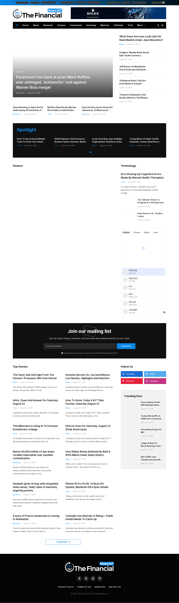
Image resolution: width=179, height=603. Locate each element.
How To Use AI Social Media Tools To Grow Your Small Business (31, 140)
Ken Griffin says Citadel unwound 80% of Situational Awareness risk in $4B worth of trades (152, 458)
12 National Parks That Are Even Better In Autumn (132, 82)
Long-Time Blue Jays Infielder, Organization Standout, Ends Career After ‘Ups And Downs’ (107, 140)
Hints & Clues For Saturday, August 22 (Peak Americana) (88, 427)
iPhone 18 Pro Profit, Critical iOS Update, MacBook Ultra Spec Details (87, 485)
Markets (105, 25)
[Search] (162, 25)
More (140, 25)
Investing (91, 25)
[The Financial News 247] (37, 13)
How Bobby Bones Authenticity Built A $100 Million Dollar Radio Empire (88, 453)
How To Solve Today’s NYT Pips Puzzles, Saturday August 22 (85, 402)
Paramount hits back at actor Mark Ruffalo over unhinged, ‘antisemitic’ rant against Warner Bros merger (53, 82)
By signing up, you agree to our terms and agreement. (91, 353)
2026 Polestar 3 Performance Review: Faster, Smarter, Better (70, 140)
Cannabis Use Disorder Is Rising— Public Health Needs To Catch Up (89, 517)
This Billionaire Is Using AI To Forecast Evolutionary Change (35, 427)
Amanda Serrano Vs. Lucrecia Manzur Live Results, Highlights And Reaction (88, 376)
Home (26, 25)
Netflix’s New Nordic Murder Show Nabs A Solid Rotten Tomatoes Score (61, 109)
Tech (130, 25)
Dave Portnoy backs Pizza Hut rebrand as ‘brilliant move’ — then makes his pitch (97, 109)
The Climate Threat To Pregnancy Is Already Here (151, 201)
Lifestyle (118, 25)
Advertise (99, 587)
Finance (61, 25)
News (36, 25)
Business (48, 25)
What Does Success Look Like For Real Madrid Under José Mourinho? (141, 38)
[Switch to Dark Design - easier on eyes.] (158, 25)
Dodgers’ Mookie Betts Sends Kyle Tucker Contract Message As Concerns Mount (134, 54)
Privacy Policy (102, 353)
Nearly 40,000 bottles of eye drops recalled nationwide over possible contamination (33, 455)
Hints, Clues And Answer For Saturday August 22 (35, 402)
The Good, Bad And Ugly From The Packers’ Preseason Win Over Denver (35, 376)
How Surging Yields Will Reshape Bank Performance (150, 403)
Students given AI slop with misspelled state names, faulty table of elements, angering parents (35, 487)
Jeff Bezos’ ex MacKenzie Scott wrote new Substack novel (132, 68)
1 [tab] (88, 152)
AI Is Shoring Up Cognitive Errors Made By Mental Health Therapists (142, 175)
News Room (20, 93)
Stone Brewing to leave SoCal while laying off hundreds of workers (28, 109)
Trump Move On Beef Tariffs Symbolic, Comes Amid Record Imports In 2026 (145, 140)
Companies (76, 25)
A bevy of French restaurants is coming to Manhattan (36, 517)
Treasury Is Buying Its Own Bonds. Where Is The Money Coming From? (133, 96)
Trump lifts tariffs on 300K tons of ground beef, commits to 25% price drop (151, 417)
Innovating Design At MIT (151, 430)
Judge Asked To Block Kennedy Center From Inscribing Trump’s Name (152, 444)
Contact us (115, 587)
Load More (61, 542)
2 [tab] (91, 152)
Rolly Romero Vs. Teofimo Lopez (150, 214)
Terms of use (84, 587)
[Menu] (16, 25)
